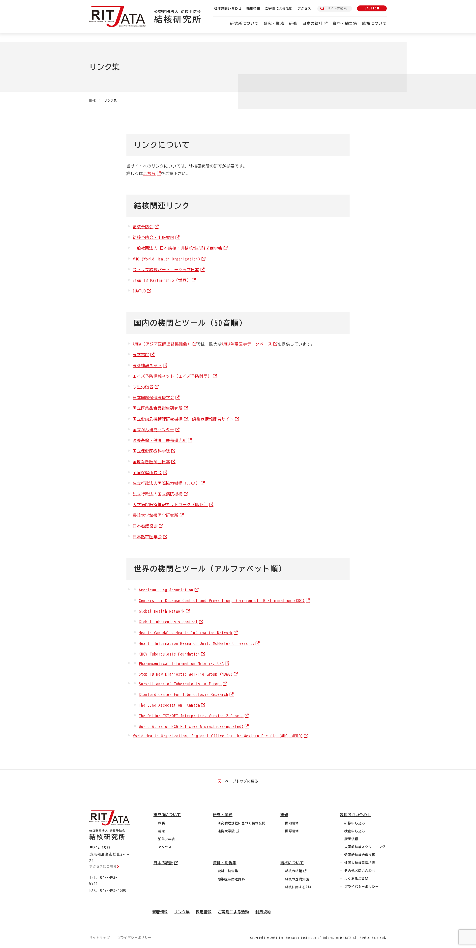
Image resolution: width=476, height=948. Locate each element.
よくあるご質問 (356, 878)
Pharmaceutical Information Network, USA (181, 663)
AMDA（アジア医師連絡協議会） (162, 344)
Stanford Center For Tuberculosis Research (183, 694)
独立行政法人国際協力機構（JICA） (166, 483)
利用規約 (263, 912)
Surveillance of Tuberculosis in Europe (180, 684)
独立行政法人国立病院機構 (158, 494)
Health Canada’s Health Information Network (186, 633)
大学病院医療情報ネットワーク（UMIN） (170, 505)
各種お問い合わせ (227, 8)
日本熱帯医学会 (147, 537)
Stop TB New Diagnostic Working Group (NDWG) (186, 674)
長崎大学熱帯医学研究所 (155, 515)
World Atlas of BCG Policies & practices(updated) (191, 726)
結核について (374, 23)
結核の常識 (293, 871)
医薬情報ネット (147, 366)
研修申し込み (354, 823)
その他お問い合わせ (359, 870)
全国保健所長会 (147, 473)
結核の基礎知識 (297, 879)
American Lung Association (166, 590)
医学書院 (141, 355)
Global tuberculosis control (168, 622)
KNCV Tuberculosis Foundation (169, 654)
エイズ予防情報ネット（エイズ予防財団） (172, 376)
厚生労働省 (143, 387)
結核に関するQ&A (298, 887)
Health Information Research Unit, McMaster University (196, 643)
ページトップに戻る (241, 781)
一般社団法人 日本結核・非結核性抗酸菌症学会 (177, 248)
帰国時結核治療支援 (359, 855)
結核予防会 (143, 227)
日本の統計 (312, 23)
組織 (161, 831)
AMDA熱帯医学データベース (247, 344)
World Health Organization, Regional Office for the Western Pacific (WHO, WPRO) (218, 736)
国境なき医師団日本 (151, 462)
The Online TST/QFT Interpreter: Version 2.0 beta (191, 716)
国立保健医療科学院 (151, 451)
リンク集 (110, 100)
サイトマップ (99, 937)
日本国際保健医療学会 (153, 398)
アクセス (304, 8)
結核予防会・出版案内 (153, 237)
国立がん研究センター (153, 430)
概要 (161, 823)
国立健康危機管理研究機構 (158, 419)
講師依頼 (351, 839)
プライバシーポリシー (361, 886)
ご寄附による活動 (278, 8)
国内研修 (292, 823)
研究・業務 (274, 23)
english (372, 8)
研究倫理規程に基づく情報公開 (242, 823)
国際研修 (292, 831)
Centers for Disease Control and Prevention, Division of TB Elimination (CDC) (222, 601)
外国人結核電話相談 (359, 862)
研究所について (244, 23)
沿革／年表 (166, 839)
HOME (92, 100)
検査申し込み (354, 831)
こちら (149, 173)
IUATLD (139, 291)
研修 (293, 23)
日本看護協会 (145, 526)
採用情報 (253, 8)
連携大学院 (226, 831)
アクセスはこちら (103, 866)
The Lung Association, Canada (169, 705)
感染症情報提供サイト (213, 419)
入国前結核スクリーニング (365, 847)
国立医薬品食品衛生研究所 (158, 408)
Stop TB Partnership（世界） (162, 280)
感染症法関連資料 (231, 879)
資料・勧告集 (345, 23)
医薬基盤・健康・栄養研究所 (160, 440)
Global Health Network (162, 611)
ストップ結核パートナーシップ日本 (166, 270)
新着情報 (160, 912)
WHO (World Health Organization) (166, 259)
